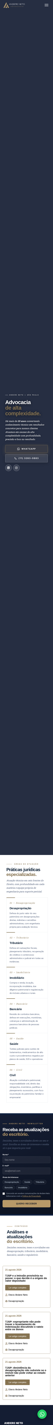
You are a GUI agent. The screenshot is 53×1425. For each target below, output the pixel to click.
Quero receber (26, 1203)
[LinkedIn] (8, 468)
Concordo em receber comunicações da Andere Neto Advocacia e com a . (28, 1194)
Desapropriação (16, 1301)
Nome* (6, 1155)
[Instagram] (16, 468)
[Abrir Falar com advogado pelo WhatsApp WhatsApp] (42, 1414)
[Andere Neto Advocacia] (14, 5)
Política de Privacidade (31, 1196)
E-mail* (6, 1166)
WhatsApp (28, 449)
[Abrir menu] (46, 5)
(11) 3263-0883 (29, 458)
